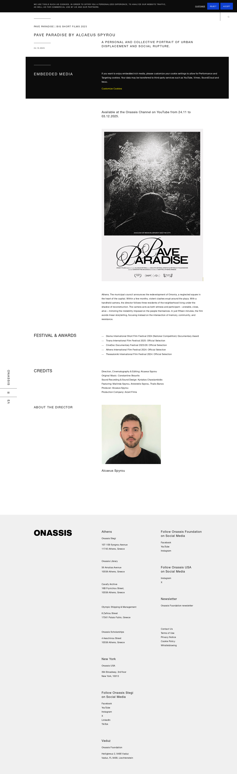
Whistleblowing (169, 645)
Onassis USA (108, 665)
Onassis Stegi (109, 538)
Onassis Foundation (112, 747)
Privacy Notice (168, 637)
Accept (226, 6)
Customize (200, 6)
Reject (213, 6)
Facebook (107, 703)
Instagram (107, 711)
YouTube (106, 707)
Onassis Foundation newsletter (177, 605)
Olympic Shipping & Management (119, 607)
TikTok (105, 724)
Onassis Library (110, 561)
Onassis (9, 378)
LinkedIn (106, 720)
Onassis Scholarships (113, 632)
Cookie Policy (168, 641)
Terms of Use (167, 633)
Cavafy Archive (109, 584)
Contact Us (167, 629)
